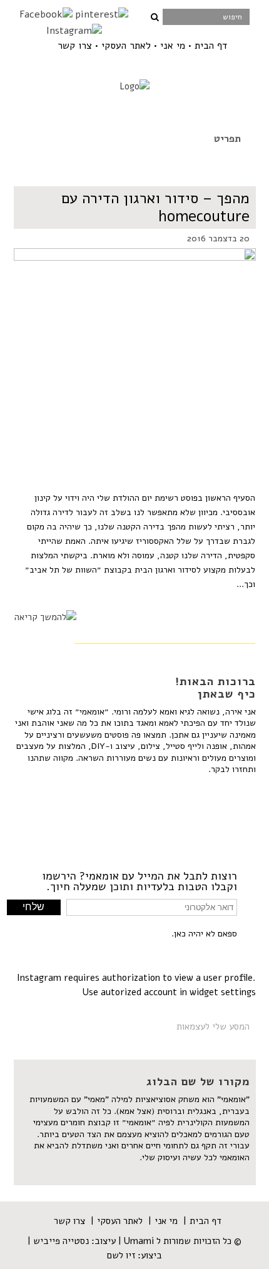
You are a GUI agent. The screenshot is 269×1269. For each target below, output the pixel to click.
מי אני (172, 46)
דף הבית (211, 46)
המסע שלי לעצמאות (213, 1026)
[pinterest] (101, 14)
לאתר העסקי (126, 46)
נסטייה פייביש (61, 1241)
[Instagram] (74, 31)
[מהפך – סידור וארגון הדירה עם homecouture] (135, 338)
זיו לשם (121, 1255)
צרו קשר (75, 46)
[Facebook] (46, 14)
